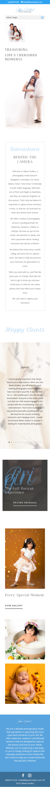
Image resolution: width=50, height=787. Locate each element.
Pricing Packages (25, 502)
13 (36, 442)
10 (29, 442)
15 (40, 442)
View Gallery (14, 605)
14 (38, 442)
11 (31, 442)
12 (34, 442)
